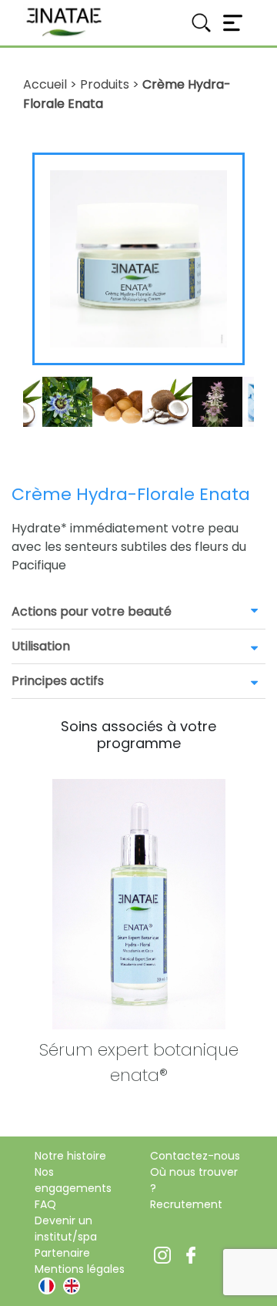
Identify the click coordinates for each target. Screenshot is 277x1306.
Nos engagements (73, 1180)
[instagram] (162, 1253)
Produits (104, 84)
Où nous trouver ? (194, 1180)
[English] (71, 1285)
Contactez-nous (195, 1155)
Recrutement (186, 1204)
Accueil (45, 84)
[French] (47, 1285)
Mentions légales (80, 1269)
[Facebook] (191, 1253)
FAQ (45, 1204)
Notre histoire (70, 1155)
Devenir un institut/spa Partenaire (66, 1237)
